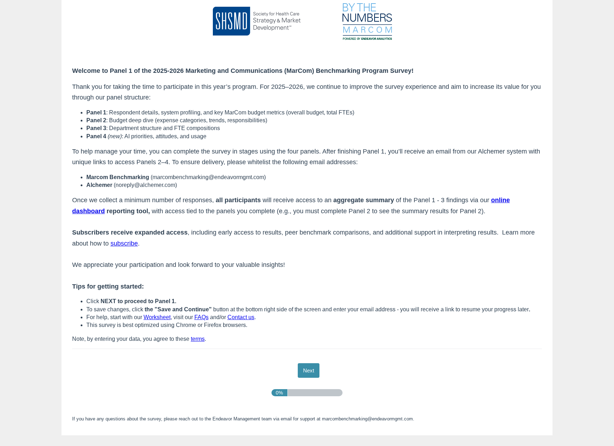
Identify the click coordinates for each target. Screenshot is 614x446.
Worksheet (157, 317)
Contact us (240, 317)
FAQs (201, 317)
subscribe (124, 243)
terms (198, 339)
